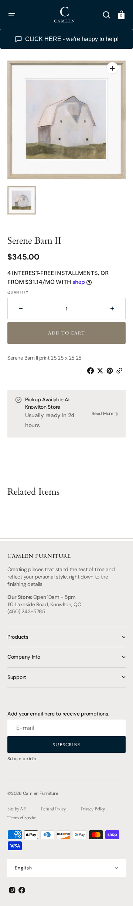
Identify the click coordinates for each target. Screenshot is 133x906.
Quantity (17, 292)
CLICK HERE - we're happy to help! (72, 39)
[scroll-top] (117, 890)
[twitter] (101, 370)
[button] (12, 15)
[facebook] (92, 370)
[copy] (121, 370)
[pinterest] (111, 370)
